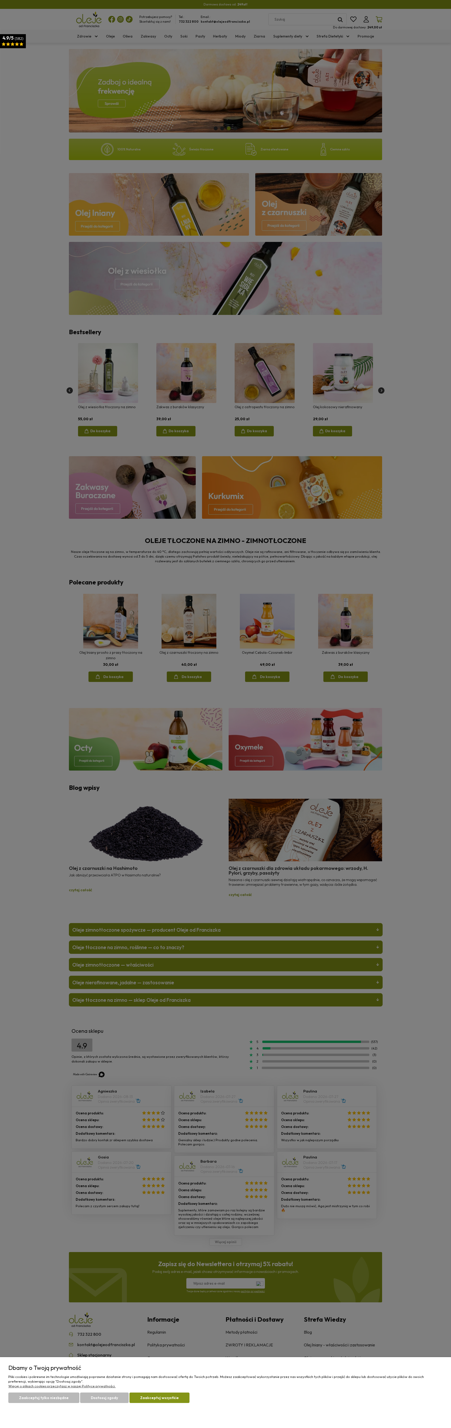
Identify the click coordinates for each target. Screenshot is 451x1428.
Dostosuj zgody (104, 1397)
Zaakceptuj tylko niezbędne (44, 1397)
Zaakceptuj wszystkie (159, 1397)
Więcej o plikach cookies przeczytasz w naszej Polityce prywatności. (62, 1386)
